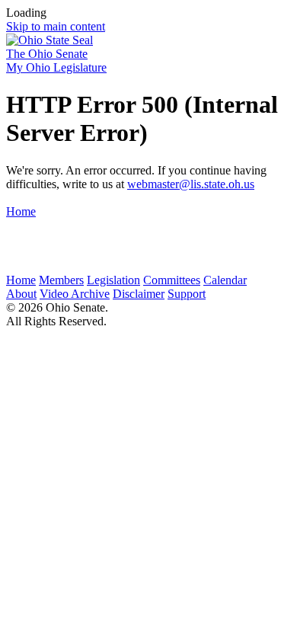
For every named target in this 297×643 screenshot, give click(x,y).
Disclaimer (138, 293)
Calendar (225, 280)
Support (187, 293)
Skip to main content (55, 26)
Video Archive (75, 293)
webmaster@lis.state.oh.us (190, 184)
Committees (171, 280)
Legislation (113, 280)
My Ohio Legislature (56, 67)
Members (61, 280)
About (21, 293)
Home (21, 211)
